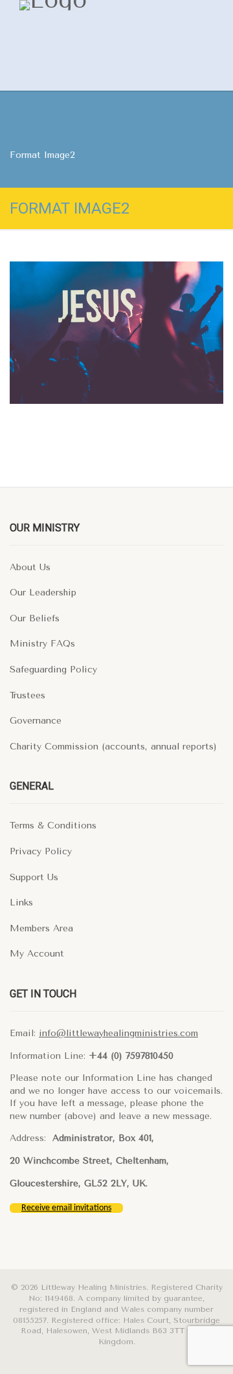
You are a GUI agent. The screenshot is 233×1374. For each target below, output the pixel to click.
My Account (37, 953)
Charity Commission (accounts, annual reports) (113, 746)
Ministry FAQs (42, 643)
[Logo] (95, 5)
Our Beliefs (35, 618)
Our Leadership (43, 592)
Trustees (27, 695)
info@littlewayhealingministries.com (118, 1033)
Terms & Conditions (53, 825)
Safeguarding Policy (53, 669)
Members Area (41, 928)
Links (21, 902)
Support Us (34, 877)
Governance (35, 720)
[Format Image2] (116, 332)
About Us (30, 567)
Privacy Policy (41, 851)
